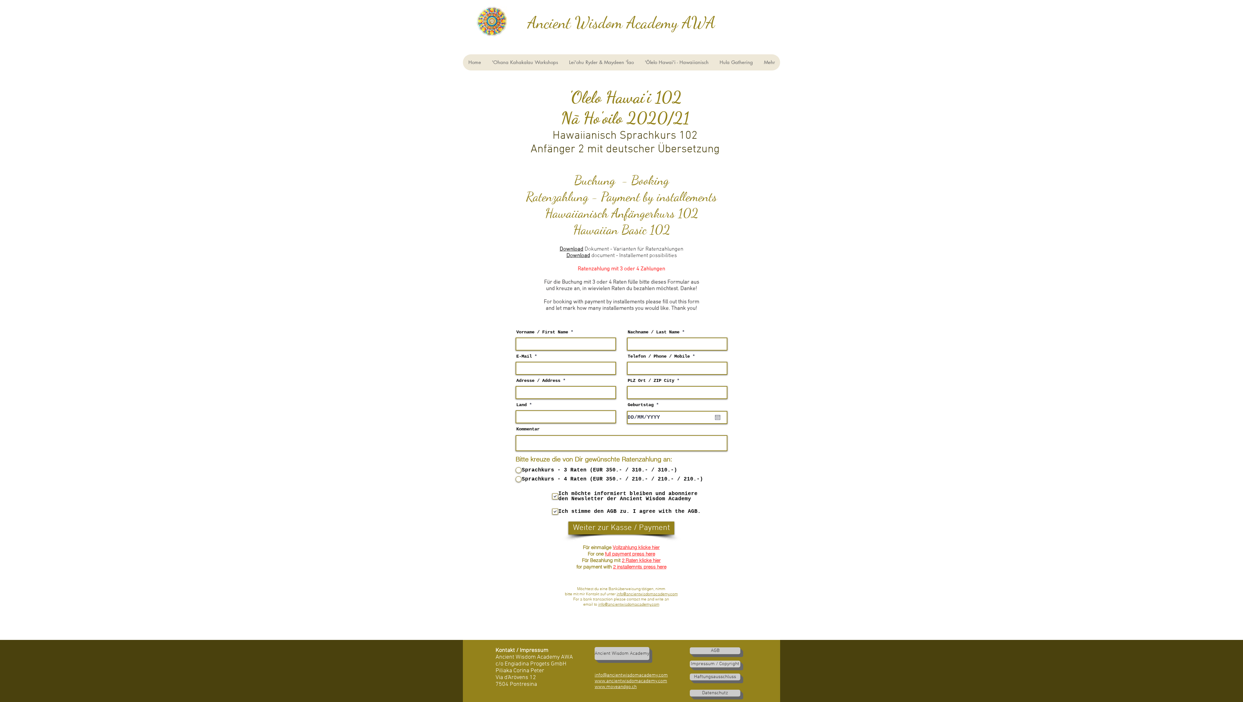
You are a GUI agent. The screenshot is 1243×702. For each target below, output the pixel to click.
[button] (676, 62)
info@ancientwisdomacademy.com (647, 593)
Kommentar (528, 429)
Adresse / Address (538, 380)
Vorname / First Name (542, 332)
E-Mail (524, 356)
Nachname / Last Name (653, 332)
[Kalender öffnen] (717, 417)
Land (521, 405)
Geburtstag (644, 405)
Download (571, 249)
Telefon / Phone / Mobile (659, 356)
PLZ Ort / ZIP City (651, 380)
